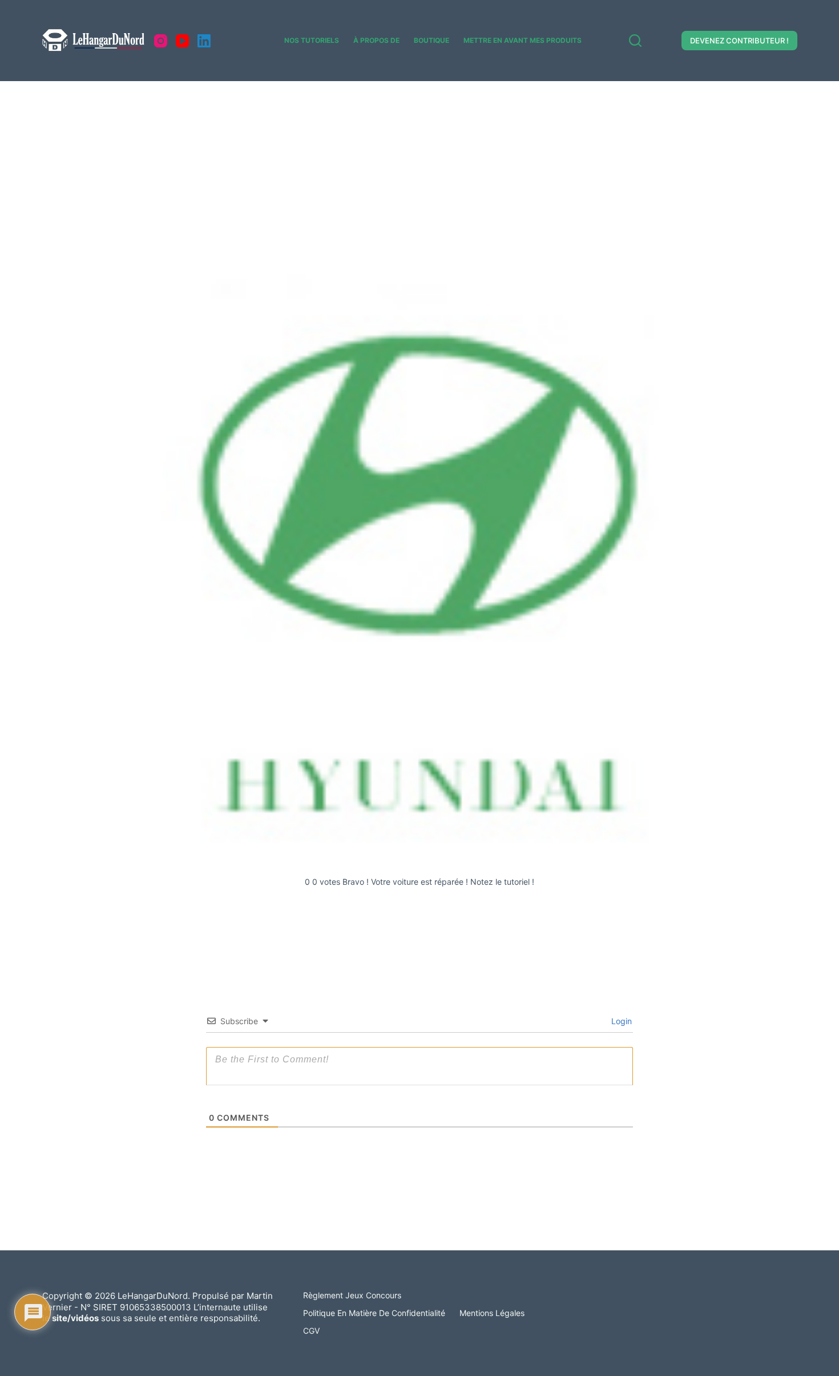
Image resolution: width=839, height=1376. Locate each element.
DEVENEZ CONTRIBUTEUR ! (739, 40)
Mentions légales (492, 1313)
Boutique (431, 40)
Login (620, 1021)
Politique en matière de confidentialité (374, 1313)
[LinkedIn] (204, 40)
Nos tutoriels (311, 40)
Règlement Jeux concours (352, 1295)
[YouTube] (182, 40)
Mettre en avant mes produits (522, 40)
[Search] (635, 40)
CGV (311, 1330)
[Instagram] (160, 40)
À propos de (376, 40)
